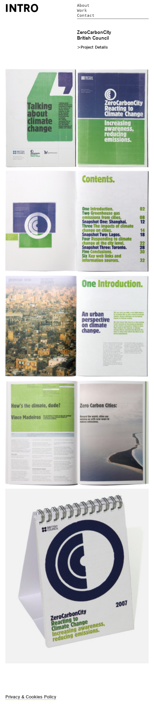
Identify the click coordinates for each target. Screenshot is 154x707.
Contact (86, 15)
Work (82, 10)
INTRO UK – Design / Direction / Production (22, 8)
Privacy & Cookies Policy (30, 696)
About (83, 5)
